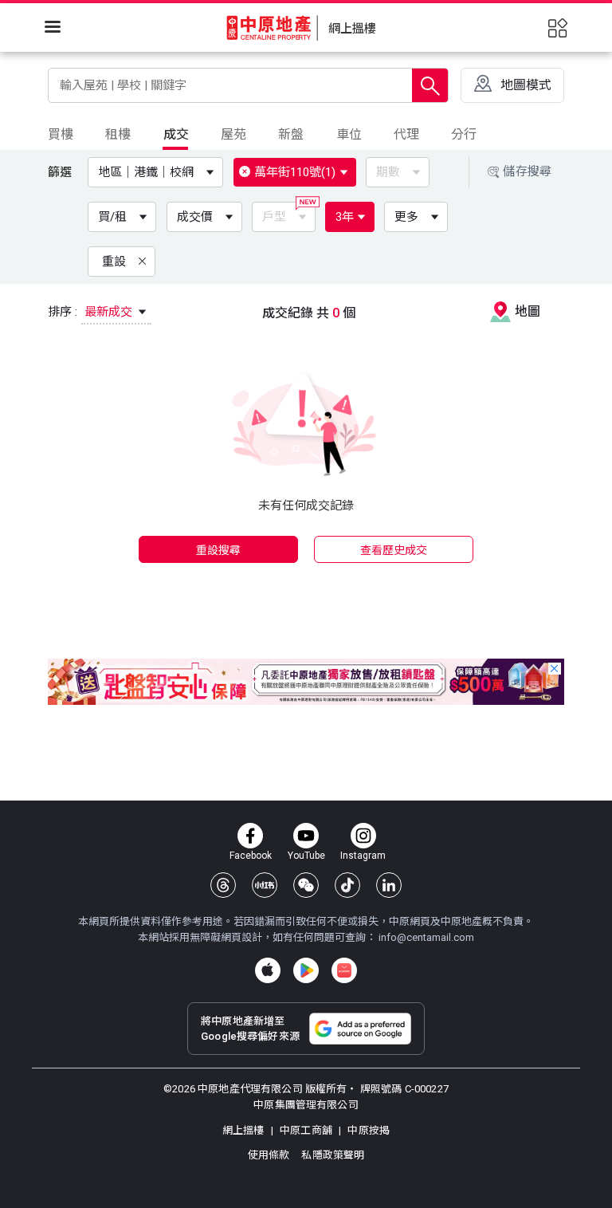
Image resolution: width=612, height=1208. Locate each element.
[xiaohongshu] (264, 885)
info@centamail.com (426, 937)
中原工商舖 (306, 1130)
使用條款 (270, 1155)
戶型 (274, 217)
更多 (406, 217)
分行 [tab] (464, 134)
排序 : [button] (92, 312)
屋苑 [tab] (233, 134)
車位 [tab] (349, 134)
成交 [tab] (176, 134)
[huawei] (344, 970)
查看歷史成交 (394, 550)
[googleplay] (306, 970)
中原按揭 (367, 1130)
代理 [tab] (406, 134)
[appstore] (267, 970)
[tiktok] (347, 885)
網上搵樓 (244, 1130)
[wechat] (306, 885)
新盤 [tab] (291, 134)
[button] (159, 172)
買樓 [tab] (60, 134)
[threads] (223, 885)
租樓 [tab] (118, 134)
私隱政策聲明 (332, 1155)
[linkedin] (389, 885)
